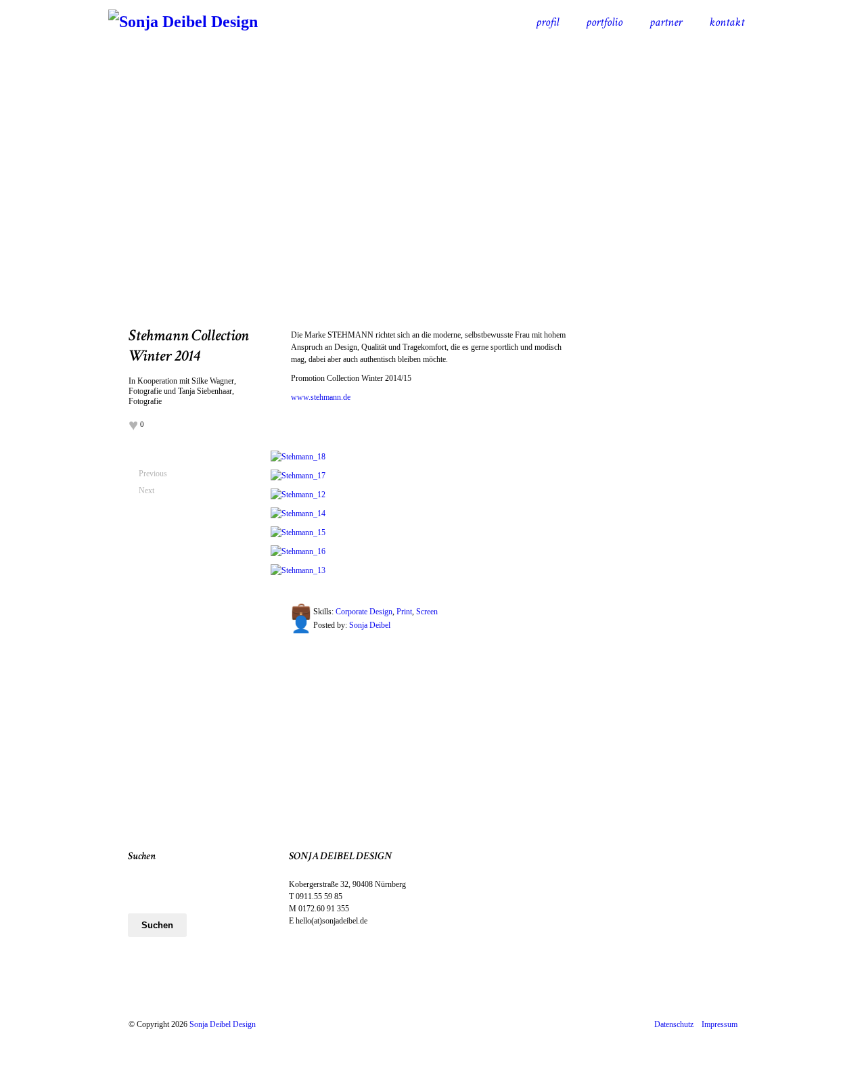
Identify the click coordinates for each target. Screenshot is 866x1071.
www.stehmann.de (320, 397)
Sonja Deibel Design (222, 1024)
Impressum (719, 1024)
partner (666, 22)
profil (547, 22)
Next (144, 490)
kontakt (726, 22)
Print (404, 612)
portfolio (604, 22)
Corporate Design (364, 612)
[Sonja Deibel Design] (183, 21)
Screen (427, 612)
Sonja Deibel (369, 625)
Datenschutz (678, 1024)
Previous (144, 474)
